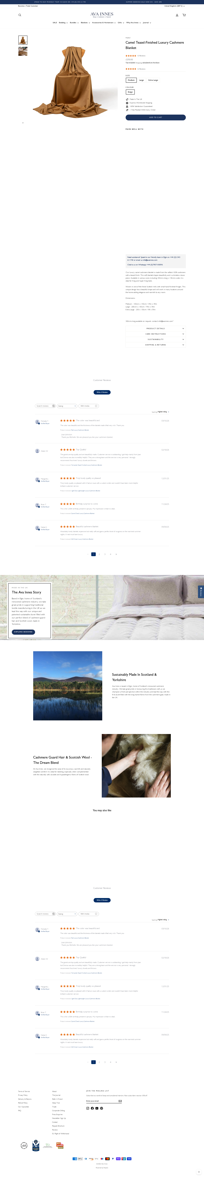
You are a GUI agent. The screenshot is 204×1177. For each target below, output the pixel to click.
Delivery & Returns (24, 1099)
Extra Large (153, 80)
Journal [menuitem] (146, 23)
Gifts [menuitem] (120, 23)
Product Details (156, 328)
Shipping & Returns (155, 345)
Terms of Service (24, 1091)
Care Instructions (156, 334)
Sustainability (156, 339)
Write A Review (102, 392)
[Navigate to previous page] (88, 554)
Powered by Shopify (102, 1168)
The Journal (56, 1095)
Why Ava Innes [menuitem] (132, 23)
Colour (130, 87)
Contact (54, 1122)
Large (141, 80)
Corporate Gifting (58, 1111)
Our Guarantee (23, 1107)
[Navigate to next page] (116, 554)
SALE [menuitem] (55, 23)
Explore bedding (23, 632)
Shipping (139, 63)
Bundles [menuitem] (73, 23)
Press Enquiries (57, 1115)
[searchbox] (43, 406)
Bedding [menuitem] (62, 23)
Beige (130, 92)
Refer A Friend (57, 1099)
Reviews (55, 1130)
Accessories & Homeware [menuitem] (102, 23)
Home (128, 38)
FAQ (19, 1111)
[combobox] (67, 406)
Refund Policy (23, 1103)
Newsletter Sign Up (59, 1118)
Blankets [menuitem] (84, 23)
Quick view (38, 856)
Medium (131, 80)
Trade (54, 1107)
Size (128, 76)
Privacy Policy (23, 1095)
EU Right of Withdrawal (60, 1134)
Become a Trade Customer (28, 6)
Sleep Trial (56, 1103)
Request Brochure (58, 1126)
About (54, 1091)
